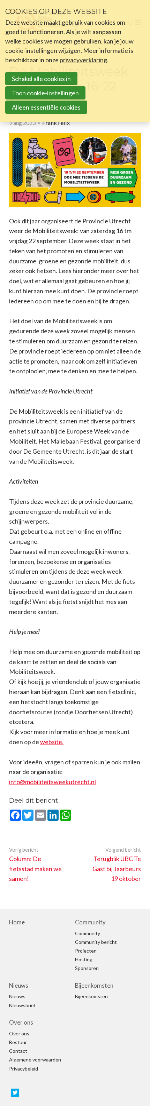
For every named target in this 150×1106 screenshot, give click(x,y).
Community (90, 922)
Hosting (83, 959)
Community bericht (96, 942)
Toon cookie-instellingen (45, 93)
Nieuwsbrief (22, 1005)
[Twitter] (15, 1093)
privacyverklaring (83, 60)
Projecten (86, 951)
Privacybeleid (23, 1069)
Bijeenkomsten (94, 985)
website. (51, 742)
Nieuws (18, 985)
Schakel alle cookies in (41, 78)
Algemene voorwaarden (35, 1060)
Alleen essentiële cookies (46, 107)
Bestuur (18, 1042)
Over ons (21, 1022)
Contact (18, 1051)
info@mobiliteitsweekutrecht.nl (52, 782)
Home (17, 922)
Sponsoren (87, 968)
